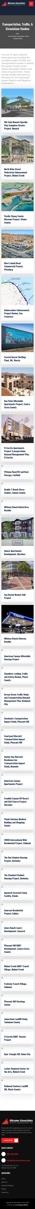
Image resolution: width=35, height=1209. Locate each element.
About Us (4, 1182)
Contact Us (4, 1192)
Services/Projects (7, 1185)
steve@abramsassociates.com (18, 1160)
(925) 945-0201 (12, 1154)
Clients (3, 1189)
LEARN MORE (8, 1140)
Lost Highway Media (21, 1205)
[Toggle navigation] (31, 3)
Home (17, 34)
